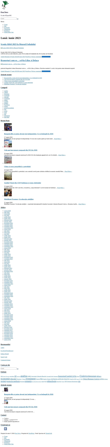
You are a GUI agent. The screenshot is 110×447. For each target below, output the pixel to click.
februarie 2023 (8, 268)
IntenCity (67, 379)
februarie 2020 (8, 301)
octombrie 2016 (8, 336)
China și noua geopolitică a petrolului (14, 81)
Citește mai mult (46, 56)
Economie (7, 27)
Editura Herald (5, 354)
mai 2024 (6, 252)
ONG (82, 379)
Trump (63, 381)
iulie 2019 (7, 310)
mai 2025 (6, 234)
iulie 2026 (7, 212)
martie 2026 (7, 218)
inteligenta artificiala (57, 379)
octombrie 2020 (8, 294)
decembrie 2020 (8, 293)
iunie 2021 (7, 288)
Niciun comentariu (36, 56)
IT (79, 379)
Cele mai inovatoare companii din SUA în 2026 (17, 79)
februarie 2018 (8, 327)
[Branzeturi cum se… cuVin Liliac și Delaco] (13, 64)
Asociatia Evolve (50, 376)
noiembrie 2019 (8, 304)
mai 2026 (6, 215)
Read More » (57, 138)
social (5, 111)
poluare (106, 379)
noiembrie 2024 (8, 243)
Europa (24, 379)
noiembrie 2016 (8, 335)
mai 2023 (6, 263)
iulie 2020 (7, 297)
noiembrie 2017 (8, 330)
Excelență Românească (7, 351)
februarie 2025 (8, 238)
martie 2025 (7, 237)
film (41, 379)
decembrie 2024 (8, 242)
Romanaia (22, 381)
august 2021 (7, 285)
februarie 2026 (8, 220)
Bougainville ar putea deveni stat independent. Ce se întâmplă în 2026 (23, 78)
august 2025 (7, 229)
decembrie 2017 (8, 329)
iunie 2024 (7, 251)
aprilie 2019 (7, 313)
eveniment (7, 98)
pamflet (6, 101)
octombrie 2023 (8, 259)
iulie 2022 (7, 273)
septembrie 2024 (8, 246)
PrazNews (7, 30)
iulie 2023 (7, 260)
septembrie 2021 (8, 283)
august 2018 (7, 321)
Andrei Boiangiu (5, 56)
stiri (5, 114)
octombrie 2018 (8, 318)
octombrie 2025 (8, 226)
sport (5, 112)
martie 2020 (7, 299)
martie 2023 (7, 266)
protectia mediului (13, 381)
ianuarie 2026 (8, 221)
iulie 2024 (7, 249)
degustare (6, 94)
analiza (6, 91)
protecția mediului (9, 108)
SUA (45, 381)
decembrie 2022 (8, 271)
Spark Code (4, 357)
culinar (6, 92)
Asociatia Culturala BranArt (38, 376)
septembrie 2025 (8, 228)
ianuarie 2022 (8, 279)
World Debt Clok (8, 32)
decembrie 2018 (8, 315)
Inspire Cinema (47, 379)
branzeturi (56, 376)
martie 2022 (7, 277)
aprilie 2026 (7, 217)
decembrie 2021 (8, 280)
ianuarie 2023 (8, 270)
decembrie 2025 (8, 223)
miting (6, 100)
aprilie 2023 (7, 265)
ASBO (29, 376)
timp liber (6, 117)
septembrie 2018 (8, 319)
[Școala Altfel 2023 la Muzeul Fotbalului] (12, 48)
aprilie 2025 (7, 235)
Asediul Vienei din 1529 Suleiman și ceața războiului (18, 82)
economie (6, 95)
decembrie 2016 (8, 333)
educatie (6, 97)
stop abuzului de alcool (36, 381)
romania (28, 381)
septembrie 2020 (8, 296)
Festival (38, 379)
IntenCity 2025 (73, 379)
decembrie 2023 (8, 257)
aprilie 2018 (7, 325)
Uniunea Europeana (72, 381)
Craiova (84, 376)
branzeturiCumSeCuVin (67, 376)
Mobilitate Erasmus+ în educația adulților (15, 84)
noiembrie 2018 (8, 316)
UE (66, 381)
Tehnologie (7, 29)
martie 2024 (7, 256)
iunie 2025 (7, 232)
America (18, 376)
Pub (5, 109)
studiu (43, 381)
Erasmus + (19, 379)
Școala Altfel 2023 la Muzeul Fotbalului (18, 44)
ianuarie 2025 (8, 240)
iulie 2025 (7, 231)
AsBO (2, 347)
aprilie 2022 (7, 276)
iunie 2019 (7, 311)
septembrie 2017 (8, 332)
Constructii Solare (5, 360)
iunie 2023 (7, 262)
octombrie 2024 (8, 245)
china (78, 376)
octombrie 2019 (8, 305)
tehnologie (7, 115)
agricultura (12, 376)
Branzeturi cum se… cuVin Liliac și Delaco (20, 60)
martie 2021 (7, 291)
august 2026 (7, 211)
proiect (6, 106)
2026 (2, 376)
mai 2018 (6, 324)
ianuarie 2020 (8, 302)
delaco (99, 376)
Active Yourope (6, 376)
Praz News (4, 12)
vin (79, 381)
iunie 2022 (7, 274)
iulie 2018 (7, 322)
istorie (78, 379)
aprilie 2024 (7, 254)
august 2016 (7, 339)
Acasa (5, 24)
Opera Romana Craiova (91, 379)
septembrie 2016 (8, 338)
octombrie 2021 (8, 282)
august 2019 (7, 308)
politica (6, 103)
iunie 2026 (7, 214)
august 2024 (7, 248)
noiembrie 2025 (8, 224)
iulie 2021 (7, 287)
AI (15, 376)
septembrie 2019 (8, 307)
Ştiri (5, 26)
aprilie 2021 (7, 290)
